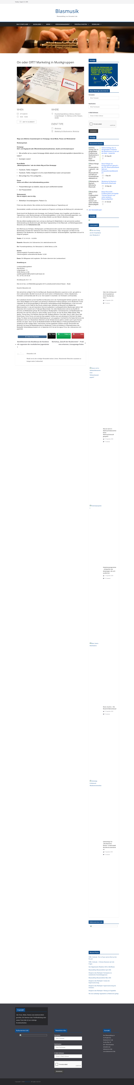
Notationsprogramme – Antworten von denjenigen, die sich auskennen (109, 570)
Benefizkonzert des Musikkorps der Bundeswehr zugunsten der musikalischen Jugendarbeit (33, 344)
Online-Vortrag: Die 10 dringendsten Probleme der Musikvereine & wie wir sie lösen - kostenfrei (110, 150)
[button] (29, 24)
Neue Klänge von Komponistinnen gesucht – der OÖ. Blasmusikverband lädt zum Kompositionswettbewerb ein (110, 168)
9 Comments (107, 714)
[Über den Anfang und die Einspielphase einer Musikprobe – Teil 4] (96, 297)
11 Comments (107, 578)
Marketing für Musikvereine (63, 131)
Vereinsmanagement (62, 24)
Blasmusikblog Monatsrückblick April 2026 (100, 970)
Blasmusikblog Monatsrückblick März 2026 (100, 978)
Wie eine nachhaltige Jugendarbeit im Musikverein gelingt (104, 993)
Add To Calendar (28, 122)
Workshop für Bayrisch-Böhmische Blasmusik (109, 182)
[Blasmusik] (67, 27)
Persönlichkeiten (81, 24)
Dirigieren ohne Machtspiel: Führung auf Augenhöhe (102, 990)
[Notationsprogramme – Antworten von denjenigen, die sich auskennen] (96, 573)
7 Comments (107, 441)
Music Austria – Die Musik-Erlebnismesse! (109, 708)
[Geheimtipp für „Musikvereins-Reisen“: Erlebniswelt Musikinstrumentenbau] (96, 848)
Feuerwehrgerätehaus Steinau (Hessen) (67, 114)
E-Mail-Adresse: (93, 112)
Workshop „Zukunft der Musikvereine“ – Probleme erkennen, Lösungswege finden (68, 343)
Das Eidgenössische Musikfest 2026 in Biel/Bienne (102, 967)
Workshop (58, 128)
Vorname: (92, 95)
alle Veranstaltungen (95, 210)
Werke (48, 24)
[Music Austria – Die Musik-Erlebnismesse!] (96, 710)
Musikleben (37, 24)
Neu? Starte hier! (22, 24)
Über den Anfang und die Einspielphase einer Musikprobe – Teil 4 (109, 295)
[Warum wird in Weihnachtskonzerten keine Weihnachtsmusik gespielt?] (96, 435)
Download (95, 24)
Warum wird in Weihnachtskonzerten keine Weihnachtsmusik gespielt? (109, 432)
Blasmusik (67, 11)
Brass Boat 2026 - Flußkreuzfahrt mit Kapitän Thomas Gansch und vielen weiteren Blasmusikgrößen (110, 195)
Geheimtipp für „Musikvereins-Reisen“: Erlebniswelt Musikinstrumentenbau (109, 845)
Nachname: (92, 103)
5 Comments (107, 854)
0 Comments (107, 303)
